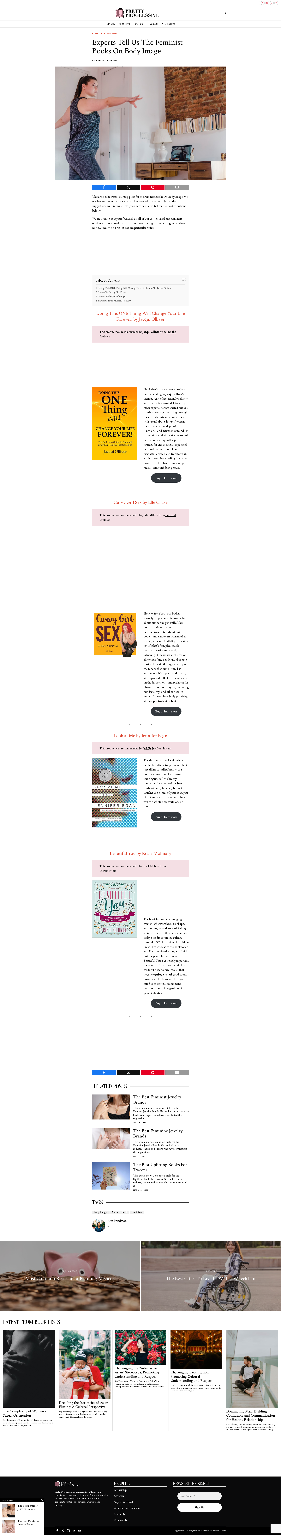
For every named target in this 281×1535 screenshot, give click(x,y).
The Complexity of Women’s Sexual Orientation (24, 1413)
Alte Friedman (117, 1221)
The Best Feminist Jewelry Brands (157, 1099)
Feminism (112, 33)
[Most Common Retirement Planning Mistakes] (70, 1276)
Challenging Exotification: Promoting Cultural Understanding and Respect (191, 1376)
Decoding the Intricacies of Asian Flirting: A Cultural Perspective (83, 1405)
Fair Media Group (219, 1530)
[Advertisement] (140, 254)
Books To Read (119, 1212)
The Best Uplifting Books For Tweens (160, 1167)
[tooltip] (258, 3)
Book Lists (98, 33)
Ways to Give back (124, 1502)
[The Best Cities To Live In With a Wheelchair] (211, 1276)
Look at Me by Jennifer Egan (112, 296)
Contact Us (120, 1520)
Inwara (167, 748)
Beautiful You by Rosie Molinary (114, 300)
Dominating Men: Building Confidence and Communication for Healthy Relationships (250, 1415)
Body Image (100, 1212)
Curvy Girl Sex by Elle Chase (112, 292)
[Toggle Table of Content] (182, 280)
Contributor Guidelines (127, 1508)
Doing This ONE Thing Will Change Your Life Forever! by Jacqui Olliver (134, 288)
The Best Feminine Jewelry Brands (158, 1133)
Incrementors (108, 871)
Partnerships (120, 1490)
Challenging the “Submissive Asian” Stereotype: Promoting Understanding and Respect (137, 1372)
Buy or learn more (166, 478)
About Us (119, 1514)
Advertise (119, 1496)
